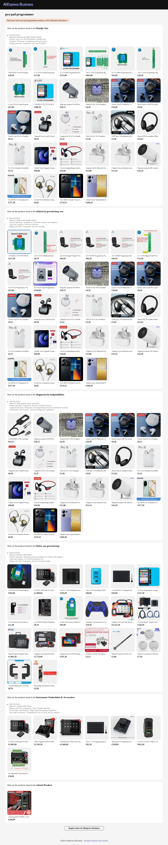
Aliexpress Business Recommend (96, 841)
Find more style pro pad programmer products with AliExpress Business (36, 20)
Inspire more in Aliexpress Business (84, 828)
